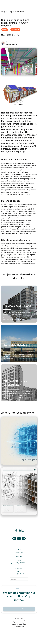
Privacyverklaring (19, 623)
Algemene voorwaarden (19, 621)
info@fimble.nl (19, 574)
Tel (19, 566)
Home (19, 549)
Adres (19, 561)
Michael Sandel (11, 44)
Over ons (19, 556)
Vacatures (19, 553)
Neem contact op (19, 609)
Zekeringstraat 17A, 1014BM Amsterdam (19, 563)
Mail (19, 572)
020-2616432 (19, 568)
